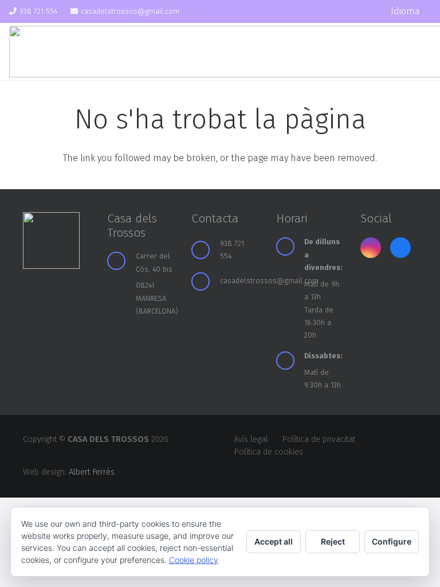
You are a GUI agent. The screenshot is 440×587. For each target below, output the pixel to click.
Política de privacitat (318, 439)
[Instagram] (348, 11)
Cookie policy (193, 560)
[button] (411, 11)
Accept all (273, 541)
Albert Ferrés (92, 472)
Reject (333, 541)
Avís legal (251, 439)
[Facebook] (368, 11)
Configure (391, 541)
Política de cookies (268, 452)
